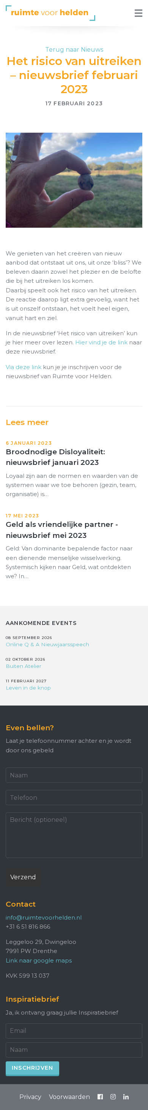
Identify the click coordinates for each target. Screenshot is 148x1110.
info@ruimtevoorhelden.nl (44, 917)
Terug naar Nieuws (74, 49)
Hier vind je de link (101, 342)
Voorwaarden (69, 1096)
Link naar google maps (39, 960)
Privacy (30, 1096)
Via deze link (23, 367)
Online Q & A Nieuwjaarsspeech (47, 644)
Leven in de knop (28, 688)
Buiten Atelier (23, 666)
